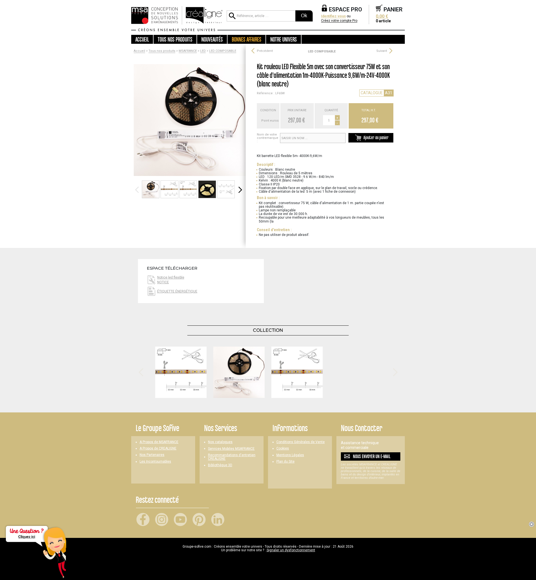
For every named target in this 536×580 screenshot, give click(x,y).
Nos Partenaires (152, 455)
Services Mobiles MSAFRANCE (231, 449)
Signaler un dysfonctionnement (291, 550)
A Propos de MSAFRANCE (159, 442)
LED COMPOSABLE (222, 51)
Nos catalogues (220, 442)
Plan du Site (285, 461)
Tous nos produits (162, 51)
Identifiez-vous (333, 16)
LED (203, 51)
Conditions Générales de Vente (300, 442)
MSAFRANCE (188, 51)
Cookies (282, 448)
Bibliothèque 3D (220, 465)
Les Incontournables (155, 461)
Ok (304, 16)
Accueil (142, 39)
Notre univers (283, 39)
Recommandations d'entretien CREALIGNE (231, 457)
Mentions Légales (290, 455)
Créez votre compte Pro (339, 21)
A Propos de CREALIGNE (158, 448)
